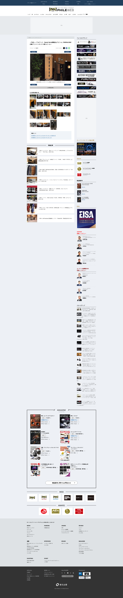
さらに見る (81, 532)
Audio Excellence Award (86, 163)
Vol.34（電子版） (80, 451)
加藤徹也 (84, 298)
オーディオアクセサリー (83, 543)
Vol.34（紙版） (73, 452)
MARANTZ (55, 1)
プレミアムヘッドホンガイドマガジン (86, 550)
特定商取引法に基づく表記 (49, 574)
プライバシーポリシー (48, 572)
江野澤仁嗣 (85, 239)
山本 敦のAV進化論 (30, 548)
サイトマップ (29, 574)
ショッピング (79, 14)
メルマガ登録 (81, 553)
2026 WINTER (79, 434)
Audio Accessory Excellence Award (87, 169)
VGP (62, 527)
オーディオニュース (38, 37)
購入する (83, 187)
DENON (67, 1)
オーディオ (36, 14)
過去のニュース (30, 536)
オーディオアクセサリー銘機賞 (67, 531)
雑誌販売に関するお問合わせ (61, 483)
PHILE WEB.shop (44, 437)
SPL (78, 3)
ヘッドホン (42, 14)
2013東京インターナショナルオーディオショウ (41, 137)
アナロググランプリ (65, 532)
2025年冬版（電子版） (51, 467)
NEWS (28, 525)
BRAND (63, 541)
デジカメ (61, 14)
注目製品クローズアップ (83, 531)
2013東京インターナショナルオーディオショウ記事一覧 (43, 135)
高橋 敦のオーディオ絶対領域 (32, 546)
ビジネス (74, 14)
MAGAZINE (61, 410)
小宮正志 (84, 246)
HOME (30, 37)
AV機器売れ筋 (46, 527)
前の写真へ (34, 51)
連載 (28, 541)
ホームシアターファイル (83, 546)
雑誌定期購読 (81, 551)
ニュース (32, 37)
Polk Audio (55, 3)
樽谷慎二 (84, 276)
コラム (80, 529)
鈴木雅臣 (84, 290)
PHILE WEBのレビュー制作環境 (33, 576)
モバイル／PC (29, 531)
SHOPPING (30, 558)
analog (80, 545)
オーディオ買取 (90, 3)
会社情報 (28, 578)
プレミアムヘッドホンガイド (84, 548)
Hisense (67, 3)
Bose (44, 3)
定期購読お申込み (44, 420)
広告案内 (28, 572)
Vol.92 (77, 418)
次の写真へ (67, 51)
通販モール (29, 562)
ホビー (70, 14)
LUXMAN (78, 1)
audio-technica (44, 1)
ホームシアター (49, 14)
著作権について (47, 570)
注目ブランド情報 (64, 543)
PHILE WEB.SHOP (30, 560)
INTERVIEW (47, 541)
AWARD (63, 525)
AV (32, 14)
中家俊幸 (84, 255)
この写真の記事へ (50, 87)
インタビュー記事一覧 (48, 543)
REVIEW (81, 525)
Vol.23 (47, 451)
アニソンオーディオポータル (32, 551)
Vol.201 (48, 418)
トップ (29, 14)
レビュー (80, 527)
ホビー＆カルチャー (30, 534)
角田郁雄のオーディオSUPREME (33, 549)
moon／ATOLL (90, 1)
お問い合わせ (29, 570)
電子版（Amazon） (44, 421)
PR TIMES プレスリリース (49, 576)
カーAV (65, 14)
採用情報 (28, 580)
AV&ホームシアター (30, 527)
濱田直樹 (84, 263)
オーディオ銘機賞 (64, 529)
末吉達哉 (84, 283)
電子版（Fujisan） (44, 423)
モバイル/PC (55, 14)
